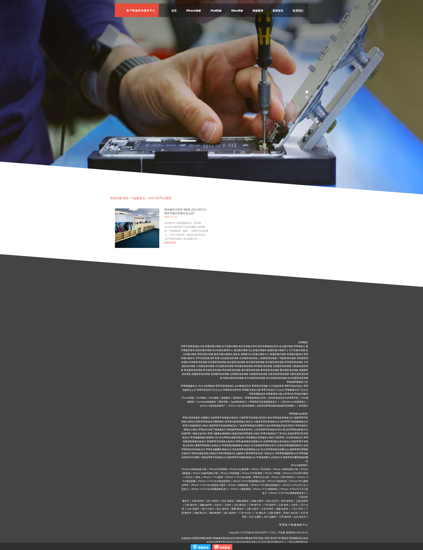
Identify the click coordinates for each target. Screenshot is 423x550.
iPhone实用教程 (206, 385)
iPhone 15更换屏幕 (241, 489)
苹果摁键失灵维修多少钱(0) (260, 437)
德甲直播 (214, 358)
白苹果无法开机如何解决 (295, 393)
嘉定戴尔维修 (241, 350)
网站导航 (223, 401)
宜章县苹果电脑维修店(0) (290, 445)
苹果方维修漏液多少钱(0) (195, 425)
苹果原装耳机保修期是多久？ (265, 401)
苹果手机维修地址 (224, 385)
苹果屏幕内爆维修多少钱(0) (236, 445)
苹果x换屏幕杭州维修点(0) (249, 441)
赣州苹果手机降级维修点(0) (242, 457)
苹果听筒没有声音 (232, 389)
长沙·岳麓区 (255, 516)
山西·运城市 (275, 512)
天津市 (294, 504)
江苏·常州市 (267, 508)
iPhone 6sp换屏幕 (239, 469)
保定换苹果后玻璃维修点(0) (246, 449)
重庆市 (185, 500)
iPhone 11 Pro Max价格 (238, 477)
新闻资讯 (278, 10)
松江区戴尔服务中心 (258, 354)
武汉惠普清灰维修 (224, 366)
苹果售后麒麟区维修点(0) (218, 449)
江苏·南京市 (191, 504)
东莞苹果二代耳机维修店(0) (289, 437)
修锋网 (244, 354)
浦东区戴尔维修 (203, 350)
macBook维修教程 (206, 401)
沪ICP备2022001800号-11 (256, 532)
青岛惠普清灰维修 (193, 370)
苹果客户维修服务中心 (293, 524)
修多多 (236, 354)
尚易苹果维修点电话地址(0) (277, 441)
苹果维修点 (299, 346)
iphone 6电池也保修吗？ (213, 405)
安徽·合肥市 (257, 500)
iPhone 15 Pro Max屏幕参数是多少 (287, 492)
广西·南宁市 (255, 504)
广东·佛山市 (260, 512)
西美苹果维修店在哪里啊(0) (210, 421)
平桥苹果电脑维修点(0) (286, 453)
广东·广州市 (297, 508)
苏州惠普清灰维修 (274, 362)
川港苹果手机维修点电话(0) (253, 417)
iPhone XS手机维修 (252, 473)
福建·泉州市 (282, 508)
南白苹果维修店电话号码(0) (281, 425)
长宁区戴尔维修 (297, 350)
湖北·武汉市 (272, 500)
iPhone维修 (193, 10)
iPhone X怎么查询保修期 (241, 405)
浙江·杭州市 (213, 500)
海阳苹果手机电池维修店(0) (223, 425)
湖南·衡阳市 (242, 500)
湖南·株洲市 (215, 512)
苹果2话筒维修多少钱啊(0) (196, 417)
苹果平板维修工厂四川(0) (274, 433)
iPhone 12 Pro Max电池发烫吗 (214, 481)
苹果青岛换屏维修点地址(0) (239, 421)
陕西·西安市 (237, 508)
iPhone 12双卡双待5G (283, 477)
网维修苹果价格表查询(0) (240, 429)
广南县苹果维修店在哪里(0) (252, 425)
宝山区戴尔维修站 (257, 350)
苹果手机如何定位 (293, 385)
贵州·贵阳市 (287, 500)
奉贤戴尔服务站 (295, 354)
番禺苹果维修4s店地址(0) (208, 445)
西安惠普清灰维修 (231, 370)
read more (170, 242)
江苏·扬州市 (285, 516)
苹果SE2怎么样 (261, 477)
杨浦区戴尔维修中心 (278, 350)
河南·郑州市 (198, 500)
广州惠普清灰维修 (286, 358)
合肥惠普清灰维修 (239, 373)
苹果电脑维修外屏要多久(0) (204, 437)
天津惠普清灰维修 (205, 366)
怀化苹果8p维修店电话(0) (232, 437)
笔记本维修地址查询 (268, 346)
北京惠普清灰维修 (229, 358)
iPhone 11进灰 (192, 477)
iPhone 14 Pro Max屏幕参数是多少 (209, 489)
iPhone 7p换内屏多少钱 (285, 469)
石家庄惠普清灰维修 (278, 373)
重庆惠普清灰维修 (250, 370)
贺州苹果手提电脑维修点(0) (294, 421)
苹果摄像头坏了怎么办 (296, 389)
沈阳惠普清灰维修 (282, 366)
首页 (174, 10)
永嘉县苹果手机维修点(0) (266, 421)
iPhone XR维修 (272, 473)
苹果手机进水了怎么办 (272, 389)
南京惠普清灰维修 (236, 362)
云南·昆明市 (302, 500)
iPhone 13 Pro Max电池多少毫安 (208, 485)
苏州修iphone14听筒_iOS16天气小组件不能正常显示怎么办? (185, 211)
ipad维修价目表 (242, 385)
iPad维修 (216, 10)
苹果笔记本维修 (260, 385)
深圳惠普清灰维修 (198, 362)
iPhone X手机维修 (229, 473)
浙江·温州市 (223, 508)
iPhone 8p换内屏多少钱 (205, 473)
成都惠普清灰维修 (201, 373)
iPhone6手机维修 (218, 469)
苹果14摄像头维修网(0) (219, 433)
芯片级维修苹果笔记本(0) (263, 445)
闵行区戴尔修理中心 (222, 350)
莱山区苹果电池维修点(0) (295, 429)
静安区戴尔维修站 (223, 354)
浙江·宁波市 (208, 508)
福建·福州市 (206, 504)
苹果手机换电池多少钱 (192, 346)
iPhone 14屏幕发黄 (238, 485)
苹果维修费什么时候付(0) (269, 457)
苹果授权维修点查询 (255, 397)
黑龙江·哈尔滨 (290, 512)
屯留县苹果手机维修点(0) (214, 457)
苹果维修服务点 (189, 385)
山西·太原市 (252, 508)
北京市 (218, 504)
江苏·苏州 (283, 504)
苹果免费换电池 (257, 393)
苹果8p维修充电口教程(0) (204, 453)
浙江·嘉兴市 (230, 512)
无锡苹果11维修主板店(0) (194, 433)
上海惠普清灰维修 (267, 358)
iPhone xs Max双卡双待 (295, 473)
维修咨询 (203, 547)
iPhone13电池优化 (277, 481)
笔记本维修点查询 (247, 346)
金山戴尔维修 (286, 346)
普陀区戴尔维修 (205, 354)
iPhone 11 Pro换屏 (213, 477)
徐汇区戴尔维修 (230, 346)
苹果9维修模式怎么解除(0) (231, 453)
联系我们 (298, 10)
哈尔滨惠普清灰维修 (254, 377)
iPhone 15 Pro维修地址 (265, 489)
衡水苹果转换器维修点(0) (281, 417)
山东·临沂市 (300, 516)
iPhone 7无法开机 (260, 469)
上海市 (227, 504)
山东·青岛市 (240, 504)
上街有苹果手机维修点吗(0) (268, 429)
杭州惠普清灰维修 (217, 362)
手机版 (281, 532)
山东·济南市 (193, 508)
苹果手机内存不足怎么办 (209, 389)
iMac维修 (237, 10)
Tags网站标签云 (239, 401)
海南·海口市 (200, 512)
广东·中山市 (245, 512)
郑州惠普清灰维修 (243, 366)
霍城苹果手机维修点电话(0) (221, 441)
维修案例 (257, 10)
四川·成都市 (270, 516)
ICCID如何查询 (276, 385)
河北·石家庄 (228, 500)
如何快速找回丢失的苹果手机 (283, 397)
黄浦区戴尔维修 (213, 346)
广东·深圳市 (270, 504)
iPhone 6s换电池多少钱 (194, 469)
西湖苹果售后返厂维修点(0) (260, 453)
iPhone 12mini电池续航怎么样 (249, 481)
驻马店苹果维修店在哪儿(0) (275, 449)
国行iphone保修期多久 (294, 401)
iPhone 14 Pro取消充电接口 (265, 485)
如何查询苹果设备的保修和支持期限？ (276, 405)
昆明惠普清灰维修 (220, 373)
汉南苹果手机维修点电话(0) (224, 417)
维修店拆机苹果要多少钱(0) (246, 433)
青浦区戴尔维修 (278, 354)
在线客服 (225, 547)
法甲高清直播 (202, 358)
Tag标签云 (138, 198)
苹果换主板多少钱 (251, 389)
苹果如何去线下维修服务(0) (212, 429)
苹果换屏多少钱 (274, 393)
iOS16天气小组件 (160, 198)
